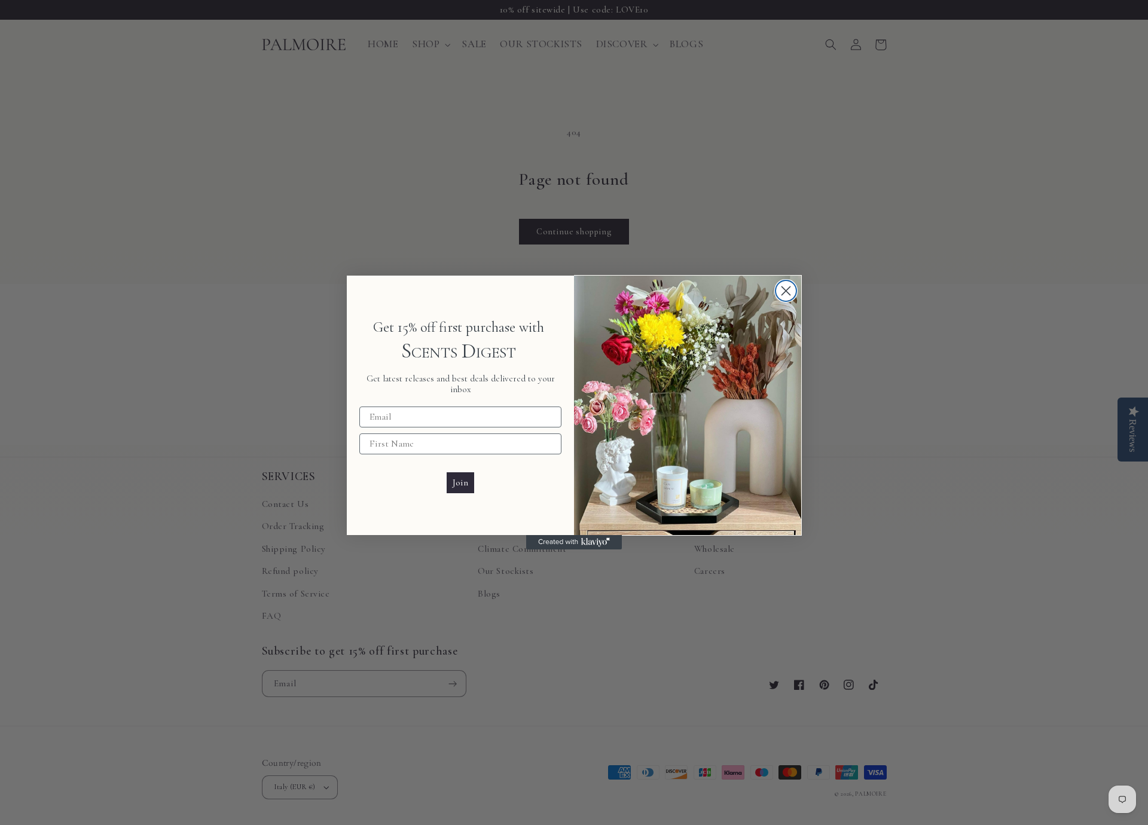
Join (460, 482)
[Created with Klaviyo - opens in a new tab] (574, 542)
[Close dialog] (785, 290)
